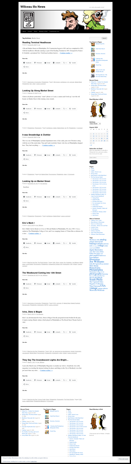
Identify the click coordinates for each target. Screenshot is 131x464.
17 (93, 138)
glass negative (94, 255)
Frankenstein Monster (97, 206)
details (55, 128)
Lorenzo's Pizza (94, 227)
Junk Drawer (95, 215)
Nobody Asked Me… (96, 230)
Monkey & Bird (43, 31)
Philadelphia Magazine (40, 401)
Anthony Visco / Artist (96, 220)
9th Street (92, 239)
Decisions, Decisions (100, 53)
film (65, 262)
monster (106, 264)
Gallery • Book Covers (96, 172)
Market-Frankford (75, 303)
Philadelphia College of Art (55, 264)
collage (101, 245)
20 (101, 138)
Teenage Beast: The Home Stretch (98, 85)
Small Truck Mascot (100, 48)
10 (93, 136)
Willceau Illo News (32, 6)
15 (107, 136)
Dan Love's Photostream (96, 224)
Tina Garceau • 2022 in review (99, 187)
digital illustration (96, 249)
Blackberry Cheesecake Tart (97, 89)
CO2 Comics (94, 246)
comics (97, 247)
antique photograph (96, 241)
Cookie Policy (33, 461)
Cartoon (99, 243)
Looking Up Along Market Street (37, 90)
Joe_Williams (39, 225)
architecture (64, 82)
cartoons (106, 244)
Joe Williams (75, 262)
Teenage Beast (95, 198)
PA (67, 128)
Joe (39, 45)
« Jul (90, 145)
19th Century (56, 82)
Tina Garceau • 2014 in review (99, 182)
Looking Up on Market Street (36, 181)
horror (91, 257)
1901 (50, 351)
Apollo (24, 401)
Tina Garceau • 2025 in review (99, 192)
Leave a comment (41, 84)
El (62, 303)
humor (96, 257)
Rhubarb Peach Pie (100, 43)
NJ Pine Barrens (94, 229)
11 (96, 136)
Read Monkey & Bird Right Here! (99, 175)
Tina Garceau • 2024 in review (99, 191)
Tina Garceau (43, 183)
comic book (92, 248)
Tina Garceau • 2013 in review (99, 180)
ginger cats (100, 253)
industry (73, 351)
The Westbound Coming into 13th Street (41, 272)
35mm (57, 262)
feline (102, 252)
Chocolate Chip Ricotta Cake (28, 426)
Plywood (91, 276)
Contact (30, 31)
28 (104, 140)
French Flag (98, 65)
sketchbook (98, 277)
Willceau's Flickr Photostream (98, 234)
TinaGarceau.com (54, 31)
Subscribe (93, 162)
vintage (75, 264)
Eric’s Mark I (28, 222)
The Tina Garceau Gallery (97, 177)
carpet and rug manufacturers (62, 351)
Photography (38, 128)
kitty (102, 264)
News (47, 399)
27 (101, 140)
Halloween (102, 255)
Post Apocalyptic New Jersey (99, 203)
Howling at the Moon (97, 201)
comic (106, 246)
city (68, 82)
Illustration (69, 262)
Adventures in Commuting (34, 82)
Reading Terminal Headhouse (36, 42)
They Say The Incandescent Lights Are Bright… (45, 359)
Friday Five (92, 253)
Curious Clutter (42, 399)
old (65, 128)
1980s (98, 240)
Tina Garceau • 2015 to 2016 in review (78, 426)
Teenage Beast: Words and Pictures (99, 94)
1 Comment (79, 128)
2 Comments (71, 174)
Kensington (78, 351)
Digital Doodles (96, 199)
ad (53, 351)
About (35, 31)
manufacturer (25, 353)
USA (71, 264)
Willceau (100, 290)
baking (92, 243)
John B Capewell (95, 264)
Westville (93, 290)
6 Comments (50, 401)
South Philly (96, 279)
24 (93, 140)
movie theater (29, 264)
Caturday (93, 92)
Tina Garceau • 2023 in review (99, 189)
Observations (95, 204)
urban (33, 84)
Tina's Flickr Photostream (97, 232)
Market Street (78, 82)
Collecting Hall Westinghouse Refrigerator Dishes (102, 60)
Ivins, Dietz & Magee (32, 311)
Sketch (91, 277)
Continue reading (66, 53)
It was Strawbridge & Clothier (36, 134)
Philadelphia (45, 82)
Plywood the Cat (99, 276)
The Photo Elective (43, 262)
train (31, 84)
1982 (80, 399)
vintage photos (103, 288)
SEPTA (46, 305)
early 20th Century (94, 252)
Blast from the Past (32, 262)
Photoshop (105, 274)
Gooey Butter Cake (26, 435)
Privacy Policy (94, 173)
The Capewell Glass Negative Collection (96, 283)
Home (24, 31)
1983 (54, 262)
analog (61, 262)
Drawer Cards (95, 213)
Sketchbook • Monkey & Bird (99, 211)
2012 (54, 303)
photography (66, 264)
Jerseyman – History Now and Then (99, 225)
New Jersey (93, 265)
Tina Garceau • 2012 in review (99, 178)
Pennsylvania (52, 174)
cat (90, 245)
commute (71, 82)
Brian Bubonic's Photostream (97, 222)
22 (107, 138)
